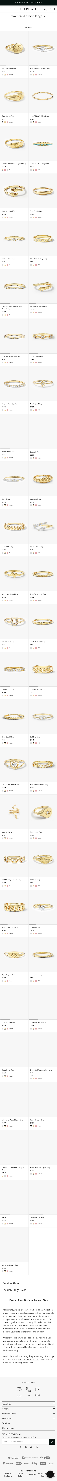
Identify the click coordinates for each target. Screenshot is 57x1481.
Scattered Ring (35, 927)
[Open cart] (53, 9)
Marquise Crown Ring (10, 1265)
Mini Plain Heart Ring (10, 594)
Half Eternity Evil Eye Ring (11, 880)
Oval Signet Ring (8, 116)
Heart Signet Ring (8, 451)
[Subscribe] (52, 1442)
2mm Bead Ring (8, 737)
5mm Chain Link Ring (38, 689)
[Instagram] (26, 1447)
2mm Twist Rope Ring (38, 594)
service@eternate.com (28, 1359)
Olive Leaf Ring (7, 547)
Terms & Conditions (7, 1474)
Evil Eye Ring (35, 737)
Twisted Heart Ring (37, 1217)
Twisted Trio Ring (8, 259)
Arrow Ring (6, 1217)
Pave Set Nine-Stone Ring (11, 356)
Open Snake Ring (36, 547)
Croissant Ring (35, 499)
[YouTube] (37, 1447)
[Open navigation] (3, 9)
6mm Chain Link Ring (9, 927)
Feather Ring (35, 880)
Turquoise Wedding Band (39, 164)
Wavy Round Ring (8, 689)
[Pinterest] (31, 1447)
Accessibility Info (42, 1474)
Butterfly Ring (35, 451)
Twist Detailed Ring (37, 642)
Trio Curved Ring (36, 356)
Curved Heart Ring (37, 1120)
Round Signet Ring (9, 68)
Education (7, 1418)
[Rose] (7, 74)
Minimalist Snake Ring (38, 306)
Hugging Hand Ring (9, 211)
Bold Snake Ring (8, 832)
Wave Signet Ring (8, 975)
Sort (27, 28)
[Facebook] (20, 1447)
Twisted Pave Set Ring (10, 404)
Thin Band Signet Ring (38, 211)
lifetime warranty (10, 1350)
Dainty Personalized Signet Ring (14, 164)
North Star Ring (36, 404)
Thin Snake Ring (36, 975)
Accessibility (31, 1475)
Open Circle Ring (8, 1022)
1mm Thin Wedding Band (39, 116)
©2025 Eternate (28, 1471)
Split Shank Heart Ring (10, 785)
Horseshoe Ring (8, 642)
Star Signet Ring (36, 832)
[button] (50, 1474)
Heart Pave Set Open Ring (40, 1168)
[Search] (45, 9)
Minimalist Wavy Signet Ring (12, 1120)
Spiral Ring (6, 499)
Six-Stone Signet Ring (38, 1022)
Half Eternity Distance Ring (40, 68)
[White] (2, 74)
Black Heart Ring (8, 1070)
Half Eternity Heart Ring (39, 785)
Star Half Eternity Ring (38, 259)
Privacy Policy (20, 1474)
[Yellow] (5, 74)
